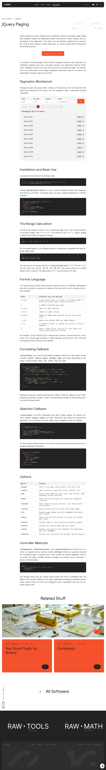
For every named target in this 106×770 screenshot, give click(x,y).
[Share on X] (98, 28)
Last (61, 106)
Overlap (48, 99)
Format (60, 99)
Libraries (18, 19)
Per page (36, 99)
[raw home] (6, 4)
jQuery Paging (15, 24)
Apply (80, 101)
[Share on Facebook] (95, 28)
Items (23, 99)
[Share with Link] (101, 28)
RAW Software (6, 19)
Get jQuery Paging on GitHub (53, 53)
